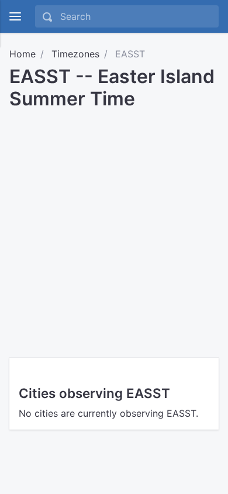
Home (22, 54)
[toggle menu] (15, 16)
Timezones (75, 54)
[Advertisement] (114, 229)
